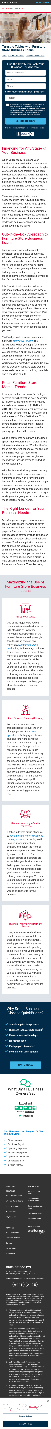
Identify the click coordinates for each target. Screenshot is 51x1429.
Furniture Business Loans (35, 56)
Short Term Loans (12, 1206)
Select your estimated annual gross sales (24, 91)
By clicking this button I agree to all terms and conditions (25, 128)
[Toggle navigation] (45, 8)
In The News (10, 1254)
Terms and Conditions (14, 1279)
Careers (9, 1243)
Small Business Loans (14, 1196)
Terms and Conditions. (33, 114)
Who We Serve (34, 1187)
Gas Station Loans (34, 1219)
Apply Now (42, 2)
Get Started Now (25, 121)
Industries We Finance (16, 56)
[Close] (48, 1401)
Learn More (13, 1411)
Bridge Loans (11, 1212)
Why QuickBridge (12, 1232)
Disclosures (39, 1279)
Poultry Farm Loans (35, 1213)
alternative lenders (23, 340)
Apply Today (25, 1065)
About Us (10, 1228)
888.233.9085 (9, 2)
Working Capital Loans (14, 1201)
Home (4, 56)
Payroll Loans (11, 1217)
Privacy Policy (22, 114)
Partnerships (11, 1248)
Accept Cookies (25, 1424)
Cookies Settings (25, 1416)
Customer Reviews (13, 1238)
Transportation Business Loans (33, 1200)
